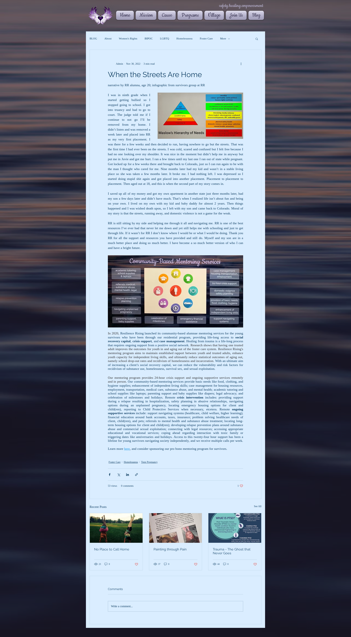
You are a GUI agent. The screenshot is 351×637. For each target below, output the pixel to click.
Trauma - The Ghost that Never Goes (231, 551)
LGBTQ (164, 38)
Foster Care (206, 38)
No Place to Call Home (111, 549)
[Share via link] (136, 474)
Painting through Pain (170, 549)
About (108, 38)
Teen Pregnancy (149, 462)
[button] (256, 38)
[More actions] (241, 64)
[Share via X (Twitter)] (118, 474)
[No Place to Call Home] (116, 528)
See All (257, 506)
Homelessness (184, 38)
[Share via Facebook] (109, 474)
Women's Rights (128, 38)
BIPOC (149, 38)
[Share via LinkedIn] (127, 474)
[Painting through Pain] (175, 528)
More (223, 38)
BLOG (93, 38)
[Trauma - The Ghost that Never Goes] (234, 528)
